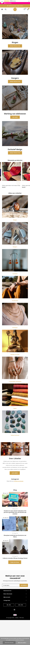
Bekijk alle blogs (14, 562)
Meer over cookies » (22, 642)
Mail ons (20, 604)
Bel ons (9, 604)
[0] (27, 9)
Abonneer (24, 585)
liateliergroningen (18, 481)
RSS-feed (21, 617)
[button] (2, 9)
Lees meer (15, 117)
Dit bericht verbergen (9, 642)
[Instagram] (14, 609)
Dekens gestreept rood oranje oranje (11, 185)
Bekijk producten (15, 46)
